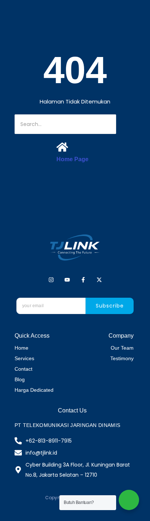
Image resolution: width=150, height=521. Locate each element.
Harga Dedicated (34, 390)
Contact (23, 369)
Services (24, 358)
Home (21, 348)
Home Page (72, 159)
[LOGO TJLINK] (75, 247)
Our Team (122, 348)
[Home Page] (62, 148)
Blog (20, 379)
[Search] (127, 124)
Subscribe (110, 305)
